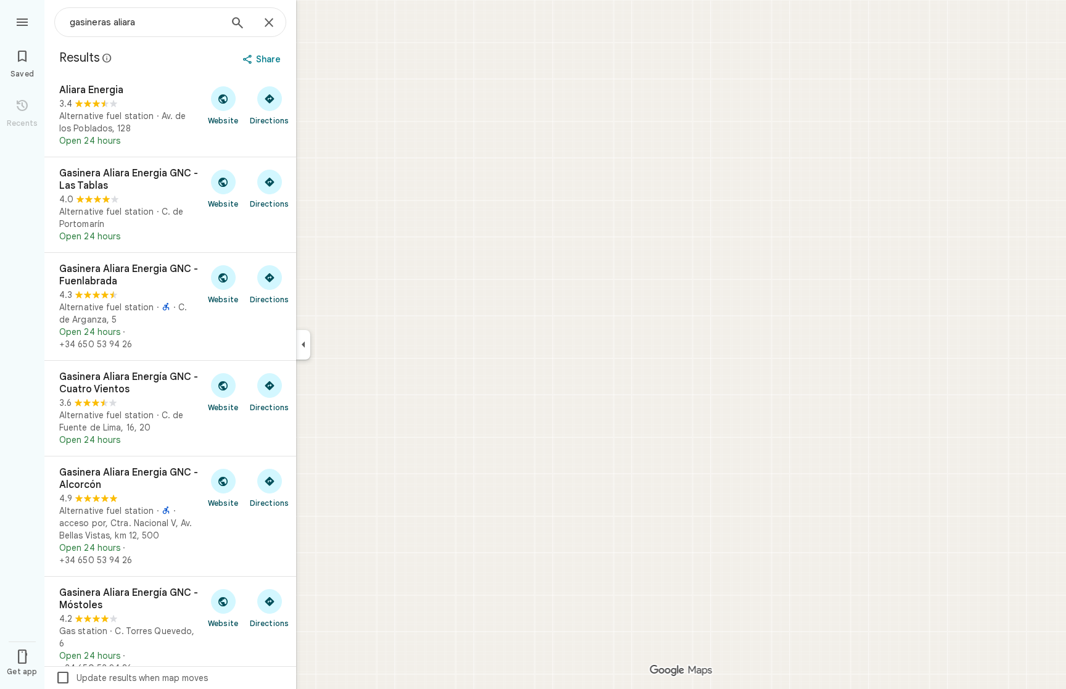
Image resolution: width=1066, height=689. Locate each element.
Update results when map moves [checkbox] (132, 677)
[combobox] (145, 22)
